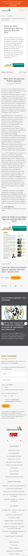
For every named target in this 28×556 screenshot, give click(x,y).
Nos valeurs (14, 468)
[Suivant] (25, 323)
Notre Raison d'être (14, 450)
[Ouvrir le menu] (26, 10)
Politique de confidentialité (14, 551)
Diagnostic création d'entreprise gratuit (14, 485)
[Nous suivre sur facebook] (11, 440)
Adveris (17, 554)
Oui (5, 396)
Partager (24, 72)
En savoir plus (14, 323)
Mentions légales (14, 548)
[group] (14, 323)
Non (12, 396)
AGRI (5, 387)
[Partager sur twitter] (21, 286)
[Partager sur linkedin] (15, 286)
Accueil (3, 16)
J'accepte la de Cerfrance (13, 400)
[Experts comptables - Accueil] (14, 435)
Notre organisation (14, 453)
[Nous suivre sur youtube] (20, 440)
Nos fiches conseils (14, 517)
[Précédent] (2, 323)
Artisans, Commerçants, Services (14, 389)
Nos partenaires (14, 471)
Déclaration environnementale (14, 476)
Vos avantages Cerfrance (14, 456)
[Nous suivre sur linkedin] (7, 440)
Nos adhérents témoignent (14, 462)
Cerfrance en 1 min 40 (14, 459)
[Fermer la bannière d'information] (25, 3)
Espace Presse (14, 474)
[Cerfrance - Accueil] (5, 10)
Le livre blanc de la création (14, 488)
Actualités (9, 16)
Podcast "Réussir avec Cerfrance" (14, 520)
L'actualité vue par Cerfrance (14, 515)
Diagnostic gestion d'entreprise (14, 536)
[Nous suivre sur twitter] (16, 440)
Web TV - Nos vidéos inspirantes (14, 523)
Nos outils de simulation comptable (14, 491)
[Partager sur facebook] (10, 286)
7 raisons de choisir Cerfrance (14, 465)
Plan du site (14, 545)
